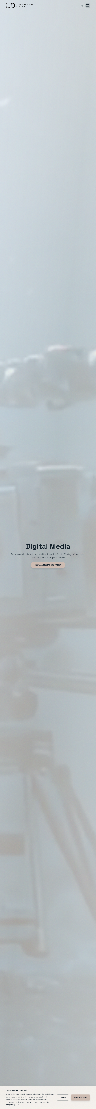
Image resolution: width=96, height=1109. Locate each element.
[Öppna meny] (87, 5)
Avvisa (63, 1097)
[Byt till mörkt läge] (82, 5)
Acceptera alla (80, 1097)
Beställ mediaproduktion (48, 565)
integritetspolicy (12, 1105)
